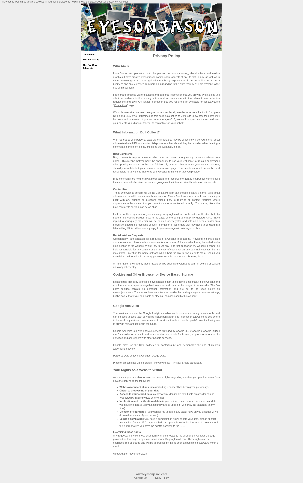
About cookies (103, 1)
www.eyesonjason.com (151, 474)
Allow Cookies (120, 1)
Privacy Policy (162, 362)
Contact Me (120, 105)
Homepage (89, 54)
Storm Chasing (91, 59)
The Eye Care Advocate (90, 67)
